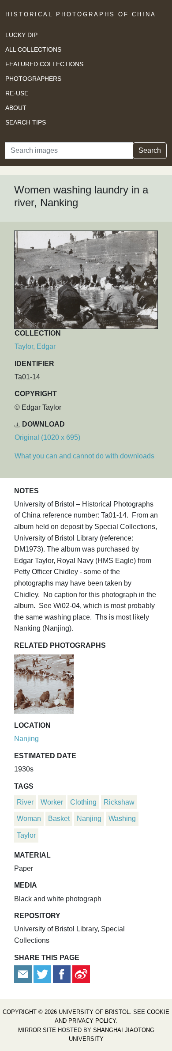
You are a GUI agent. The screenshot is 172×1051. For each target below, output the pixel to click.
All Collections (33, 49)
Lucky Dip (21, 34)
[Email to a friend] (24, 973)
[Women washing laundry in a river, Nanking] (44, 683)
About (15, 107)
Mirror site (37, 1030)
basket (59, 818)
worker (52, 802)
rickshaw (119, 802)
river (25, 802)
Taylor (26, 835)
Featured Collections (44, 64)
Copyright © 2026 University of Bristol (66, 1012)
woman (29, 818)
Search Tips (25, 122)
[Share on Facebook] (62, 973)
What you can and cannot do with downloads (84, 456)
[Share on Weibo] (81, 973)
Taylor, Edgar (35, 346)
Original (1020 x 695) (47, 437)
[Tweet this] (43, 973)
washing (122, 818)
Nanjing (26, 738)
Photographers (33, 78)
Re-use (16, 93)
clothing (83, 802)
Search (149, 150)
